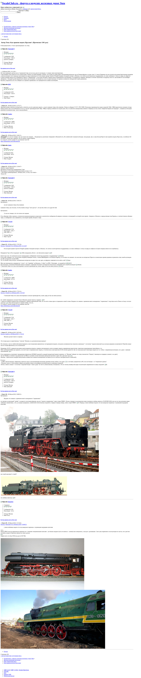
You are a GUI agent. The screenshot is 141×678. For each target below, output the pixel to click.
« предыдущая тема (6, 33)
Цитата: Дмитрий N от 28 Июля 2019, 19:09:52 (14, 524)
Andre (9, 145)
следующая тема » (17, 33)
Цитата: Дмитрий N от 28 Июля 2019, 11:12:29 (14, 246)
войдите (25, 9)
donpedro (10, 501)
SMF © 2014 (14, 670)
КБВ (9, 84)
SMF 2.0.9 (7, 670)
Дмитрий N (11, 49)
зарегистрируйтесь (35, 9)
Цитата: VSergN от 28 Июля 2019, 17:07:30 (12, 293)
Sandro (10, 114)
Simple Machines (24, 670)
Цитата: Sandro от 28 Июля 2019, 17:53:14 (12, 334)
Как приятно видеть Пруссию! (8, 68)
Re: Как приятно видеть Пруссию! (9, 102)
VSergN (10, 221)
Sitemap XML (7, 674)
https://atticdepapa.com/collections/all (10, 141)
